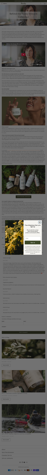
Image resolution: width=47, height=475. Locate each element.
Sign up (33, 242)
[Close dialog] (39, 222)
